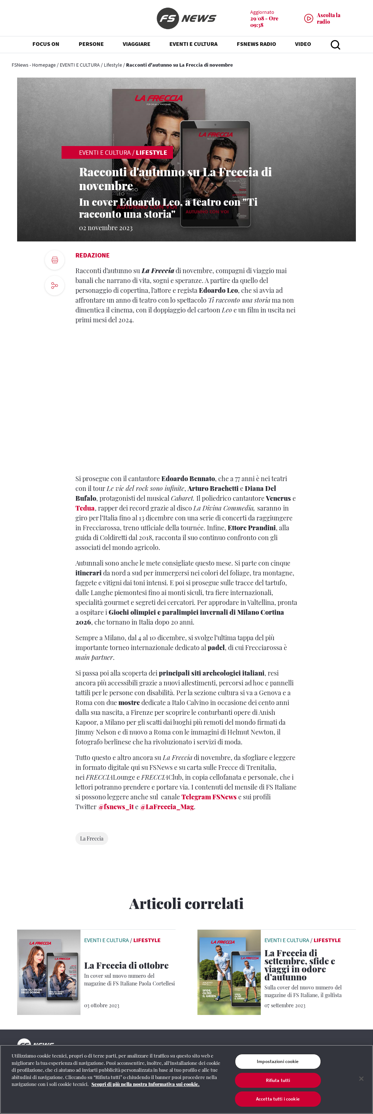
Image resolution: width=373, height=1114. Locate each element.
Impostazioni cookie (278, 1061)
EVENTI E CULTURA (80, 65)
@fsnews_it (116, 806)
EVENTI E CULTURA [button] (193, 43)
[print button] (54, 260)
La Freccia (91, 838)
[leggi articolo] (49, 971)
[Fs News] (186, 18)
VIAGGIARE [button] (136, 43)
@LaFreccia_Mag (167, 806)
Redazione (92, 255)
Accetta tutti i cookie (278, 1099)
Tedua (85, 508)
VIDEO (303, 43)
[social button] (54, 285)
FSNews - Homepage (34, 65)
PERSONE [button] (91, 43)
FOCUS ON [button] (45, 43)
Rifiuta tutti (278, 1080)
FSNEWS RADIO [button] (256, 43)
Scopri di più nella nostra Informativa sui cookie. (145, 1084)
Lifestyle (113, 65)
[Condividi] (54, 305)
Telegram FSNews (209, 796)
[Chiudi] (361, 1079)
